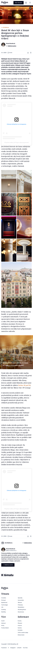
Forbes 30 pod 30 (24, 385)
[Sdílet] (28, 52)
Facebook (4, 647)
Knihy (2, 625)
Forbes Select (5, 628)
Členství (20, 623)
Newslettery (21, 607)
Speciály (20, 597)
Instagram (13, 647)
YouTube (25, 647)
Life (2, 607)
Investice (3, 597)
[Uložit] (31, 52)
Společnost (4, 602)
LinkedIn (19, 647)
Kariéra (20, 628)
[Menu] (30, 2)
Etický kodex (21, 635)
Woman (20, 602)
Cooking (3, 609)
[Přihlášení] (26, 2)
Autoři (2, 620)
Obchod (3, 623)
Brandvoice (21, 612)
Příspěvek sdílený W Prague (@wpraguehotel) (16, 142)
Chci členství (18, 2)
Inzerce (20, 625)
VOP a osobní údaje (23, 632)
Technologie (4, 605)
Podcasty (20, 605)
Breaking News (22, 609)
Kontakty (20, 630)
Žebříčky (3, 612)
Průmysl (3, 600)
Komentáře (21, 600)
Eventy (19, 620)
